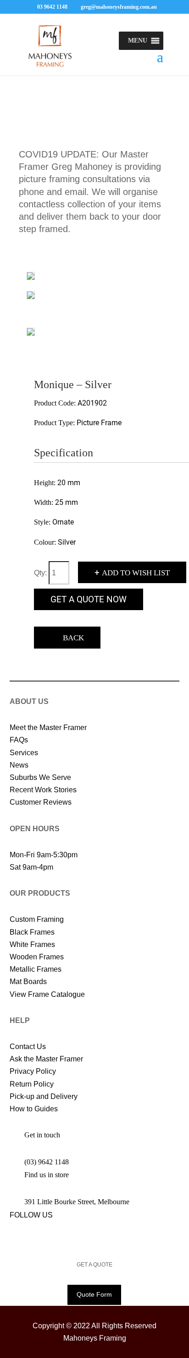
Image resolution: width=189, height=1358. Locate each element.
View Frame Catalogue (47, 994)
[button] (137, 41)
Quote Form (94, 1294)
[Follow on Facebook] (12, 1234)
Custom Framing (37, 919)
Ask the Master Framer (46, 1059)
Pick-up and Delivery (44, 1096)
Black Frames (32, 932)
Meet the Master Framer (48, 727)
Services (24, 753)
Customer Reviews (41, 802)
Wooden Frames (37, 957)
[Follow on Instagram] (49, 1234)
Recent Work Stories (43, 790)
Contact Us (28, 1046)
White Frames (32, 944)
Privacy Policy (33, 1071)
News (19, 765)
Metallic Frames (35, 969)
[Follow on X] (30, 1234)
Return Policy (32, 1084)
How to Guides (34, 1109)
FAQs (19, 740)
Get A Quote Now (88, 599)
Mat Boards (28, 981)
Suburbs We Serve (40, 777)
